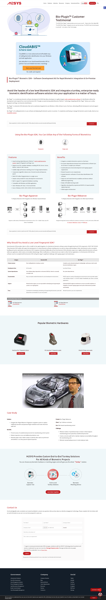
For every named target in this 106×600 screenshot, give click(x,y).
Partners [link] (42, 588)
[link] (105, 7)
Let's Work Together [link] (53, 492)
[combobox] (45, 527)
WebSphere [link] (75, 222)
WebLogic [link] (85, 222)
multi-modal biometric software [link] (73, 99)
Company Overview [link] (45, 578)
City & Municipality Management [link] (17, 590)
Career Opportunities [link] (45, 584)
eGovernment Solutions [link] (16, 578)
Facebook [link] (73, 584)
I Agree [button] (93, 597)
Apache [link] (70, 222)
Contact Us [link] (43, 590)
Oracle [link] (79, 222)
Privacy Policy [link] (44, 550)
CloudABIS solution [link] (12, 113)
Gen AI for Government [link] (15, 580)
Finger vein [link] (65, 149)
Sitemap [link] (72, 590)
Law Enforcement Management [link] (17, 586)
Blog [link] (41, 580)
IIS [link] (67, 222)
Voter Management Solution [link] (17, 582)
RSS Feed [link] (73, 588)
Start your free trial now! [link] (33, 68)
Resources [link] (43, 586)
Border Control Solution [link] (16, 588)
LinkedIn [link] (72, 580)
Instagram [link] (73, 586)
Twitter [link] (72, 578)
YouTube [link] (72, 582)
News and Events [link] (44, 582)
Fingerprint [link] (40, 149)
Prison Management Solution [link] (17, 584)
